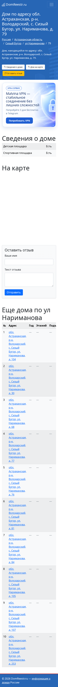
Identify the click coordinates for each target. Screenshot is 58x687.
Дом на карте (36, 67)
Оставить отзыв (14, 73)
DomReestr (16, 4)
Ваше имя (11, 255)
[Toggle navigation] (51, 4)
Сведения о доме (14, 67)
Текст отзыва (13, 269)
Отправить (14, 292)
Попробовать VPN (19, 120)
